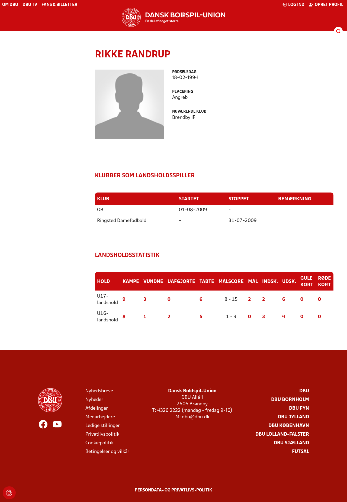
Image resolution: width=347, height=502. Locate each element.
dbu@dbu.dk (195, 417)
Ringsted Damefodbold (121, 221)
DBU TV (30, 5)
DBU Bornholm (290, 399)
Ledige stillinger (102, 425)
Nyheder (94, 399)
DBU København (288, 425)
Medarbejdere (100, 417)
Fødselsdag (184, 72)
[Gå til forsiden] (173, 17)
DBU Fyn (299, 408)
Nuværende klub (189, 111)
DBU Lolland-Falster (282, 434)
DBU (304, 391)
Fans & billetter (59, 5)
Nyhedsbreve (99, 391)
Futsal (300, 451)
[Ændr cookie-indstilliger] (9, 492)
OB (100, 210)
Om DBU (10, 5)
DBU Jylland (293, 417)
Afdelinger (96, 408)
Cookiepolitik (99, 443)
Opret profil (329, 5)
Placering (182, 92)
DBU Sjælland (291, 443)
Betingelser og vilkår (107, 451)
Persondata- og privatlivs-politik (173, 490)
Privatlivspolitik (102, 434)
